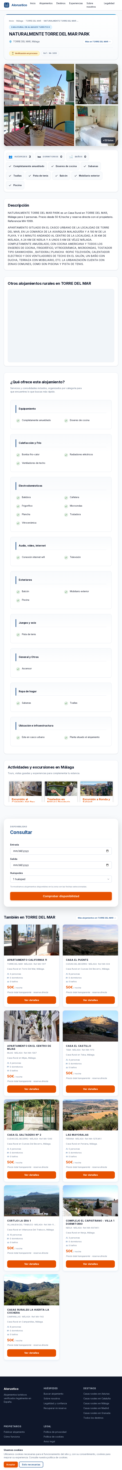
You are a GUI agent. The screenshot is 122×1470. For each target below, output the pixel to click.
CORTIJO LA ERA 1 (19, 1220)
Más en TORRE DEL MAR (96, 41)
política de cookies (57, 1457)
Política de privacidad (55, 1432)
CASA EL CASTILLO (78, 1045)
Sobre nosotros (52, 1398)
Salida (13, 859)
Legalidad (109, 3)
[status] (24, 53)
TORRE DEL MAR (33, 21)
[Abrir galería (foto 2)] (96, 84)
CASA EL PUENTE (77, 959)
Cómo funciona (12, 1436)
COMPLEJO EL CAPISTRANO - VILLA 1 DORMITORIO (90, 1222)
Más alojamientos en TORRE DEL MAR (95, 918)
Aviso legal (49, 1441)
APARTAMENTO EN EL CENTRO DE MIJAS (29, 1047)
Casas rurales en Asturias (96, 1393)
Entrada (14, 844)
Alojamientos (46, 3)
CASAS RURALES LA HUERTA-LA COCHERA (28, 1311)
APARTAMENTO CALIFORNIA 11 (27, 959)
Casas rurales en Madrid (96, 1408)
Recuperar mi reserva (55, 1408)
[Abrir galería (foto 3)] (96, 126)
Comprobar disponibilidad (61, 896)
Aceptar (10, 1464)
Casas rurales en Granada (96, 1413)
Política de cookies (54, 1436)
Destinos (60, 3)
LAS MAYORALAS (77, 1134)
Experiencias (76, 3)
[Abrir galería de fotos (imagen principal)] (39, 105)
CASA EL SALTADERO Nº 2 (24, 1134)
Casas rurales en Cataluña (97, 1398)
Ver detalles (31, 1000)
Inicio (33, 3)
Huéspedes (16, 873)
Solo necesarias (31, 1464)
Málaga (19, 21)
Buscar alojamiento (53, 1393)
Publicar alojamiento (14, 1432)
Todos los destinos (93, 1417)
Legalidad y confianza (55, 1403)
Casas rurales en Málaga (96, 1403)
